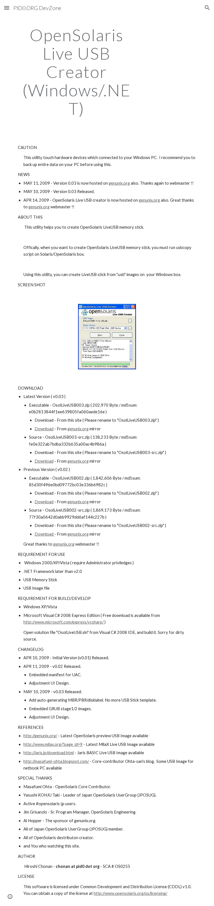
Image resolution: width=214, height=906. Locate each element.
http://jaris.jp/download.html (48, 752)
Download (44, 428)
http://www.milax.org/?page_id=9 (52, 744)
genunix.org (119, 183)
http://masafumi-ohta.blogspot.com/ (56, 761)
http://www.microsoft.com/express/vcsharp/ (63, 622)
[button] (6, 7)
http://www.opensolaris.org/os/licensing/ (130, 893)
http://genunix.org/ (40, 735)
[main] (76, 71)
